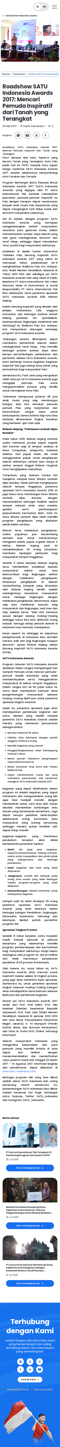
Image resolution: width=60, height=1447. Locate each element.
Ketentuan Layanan (43, 1389)
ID (38, 6)
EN (44, 6)
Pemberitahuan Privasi (18, 1389)
